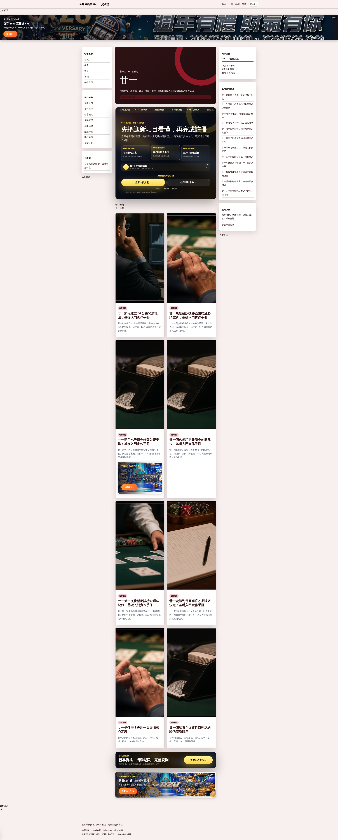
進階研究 (88, 143)
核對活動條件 (188, 182)
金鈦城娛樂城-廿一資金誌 (94, 4)
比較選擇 (88, 137)
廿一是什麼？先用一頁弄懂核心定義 (237, 97)
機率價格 (88, 114)
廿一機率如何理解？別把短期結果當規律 (237, 130)
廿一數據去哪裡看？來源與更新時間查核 (237, 174)
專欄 (237, 4)
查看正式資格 (198, 760)
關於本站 (108, 830)
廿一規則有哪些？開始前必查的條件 (237, 115)
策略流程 (88, 120)
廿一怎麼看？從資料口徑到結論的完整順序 (237, 106)
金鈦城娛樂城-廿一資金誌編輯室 (96, 166)
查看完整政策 (228, 225)
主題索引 (86, 830)
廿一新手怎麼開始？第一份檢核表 (237, 157)
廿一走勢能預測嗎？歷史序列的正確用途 (237, 193)
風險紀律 (88, 126)
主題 (231, 4)
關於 (244, 4)
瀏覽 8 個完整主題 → (129, 97)
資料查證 (88, 109)
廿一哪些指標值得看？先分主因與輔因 (237, 183)
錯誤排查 (88, 131)
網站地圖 (118, 830)
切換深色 (253, 4)
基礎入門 (88, 103)
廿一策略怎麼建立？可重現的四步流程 (237, 149)
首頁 (86, 59)
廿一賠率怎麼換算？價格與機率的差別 (237, 140)
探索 (224, 4)
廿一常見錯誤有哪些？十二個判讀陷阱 (237, 164)
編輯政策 (88, 82)
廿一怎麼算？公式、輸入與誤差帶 (237, 123)
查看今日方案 (143, 182)
